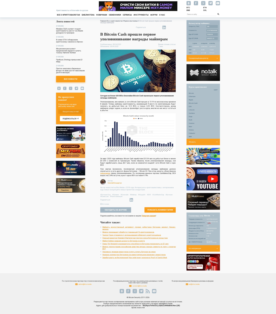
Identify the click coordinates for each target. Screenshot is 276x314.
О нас (162, 15)
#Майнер (133, 195)
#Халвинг (115, 195)
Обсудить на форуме (116, 210)
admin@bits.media (85, 284)
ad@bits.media (194, 284)
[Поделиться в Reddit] (174, 27)
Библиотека (88, 15)
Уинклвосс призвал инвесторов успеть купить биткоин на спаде (129, 252)
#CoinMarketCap (158, 195)
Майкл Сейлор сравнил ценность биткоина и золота (123, 241)
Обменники (115, 15)
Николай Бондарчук (115, 183)
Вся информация (195, 248)
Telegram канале (149, 216)
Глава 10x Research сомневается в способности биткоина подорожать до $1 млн (135, 244)
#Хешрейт (142, 195)
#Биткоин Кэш (105, 195)
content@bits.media (139, 286)
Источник (105, 204)
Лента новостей (65, 21)
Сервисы (127, 15)
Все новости (70, 79)
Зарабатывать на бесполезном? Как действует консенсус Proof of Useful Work (134, 258)
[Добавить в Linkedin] (164, 27)
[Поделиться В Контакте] (169, 27)
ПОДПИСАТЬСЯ (69, 119)
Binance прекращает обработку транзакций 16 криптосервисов (128, 232)
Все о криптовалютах (68, 15)
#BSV (149, 195)
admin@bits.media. (166, 304)
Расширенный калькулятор (198, 58)
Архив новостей (138, 308)
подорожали (105, 173)
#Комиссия (104, 196)
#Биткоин (169, 195)
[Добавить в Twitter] (154, 27)
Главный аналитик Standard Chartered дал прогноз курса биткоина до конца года (135, 238)
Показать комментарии (160, 210)
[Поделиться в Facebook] (149, 27)
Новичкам (101, 15)
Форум (153, 15)
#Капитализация (116, 196)
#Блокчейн (125, 195)
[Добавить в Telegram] (159, 27)
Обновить (192, 142)
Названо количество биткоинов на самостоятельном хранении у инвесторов (134, 255)
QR (178, 306)
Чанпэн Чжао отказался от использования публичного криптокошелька (131, 235)
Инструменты (141, 15)
